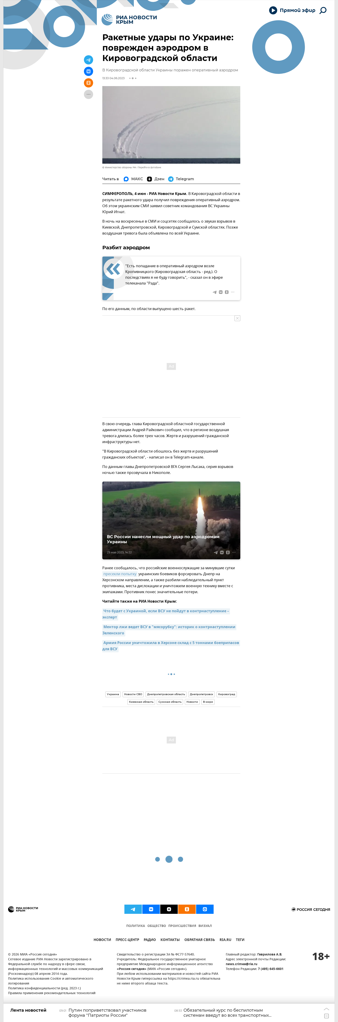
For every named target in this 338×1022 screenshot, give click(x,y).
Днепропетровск (201, 694)
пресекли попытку (119, 574)
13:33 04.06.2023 (113, 78)
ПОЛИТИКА (135, 926)
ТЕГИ (240, 940)
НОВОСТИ (102, 940)
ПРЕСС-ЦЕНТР (127, 940)
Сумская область (169, 701)
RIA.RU (225, 940)
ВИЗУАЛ (205, 926)
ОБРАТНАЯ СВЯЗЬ (199, 940)
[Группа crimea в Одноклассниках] (187, 909)
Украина (113, 694)
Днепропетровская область (166, 694)
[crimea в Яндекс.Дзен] (169, 909)
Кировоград (226, 694)
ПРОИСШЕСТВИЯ (182, 926)
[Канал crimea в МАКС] (205, 909)
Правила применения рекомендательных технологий (51, 993)
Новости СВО (133, 694)
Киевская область (141, 701)
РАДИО (150, 940)
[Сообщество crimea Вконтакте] (151, 909)
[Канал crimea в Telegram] (133, 909)
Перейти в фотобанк (149, 167)
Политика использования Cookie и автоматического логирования (50, 981)
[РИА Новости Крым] (129, 19)
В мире (208, 701)
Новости (192, 701)
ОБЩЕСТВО (156, 926)
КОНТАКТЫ (170, 940)
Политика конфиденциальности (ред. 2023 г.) (44, 988)
